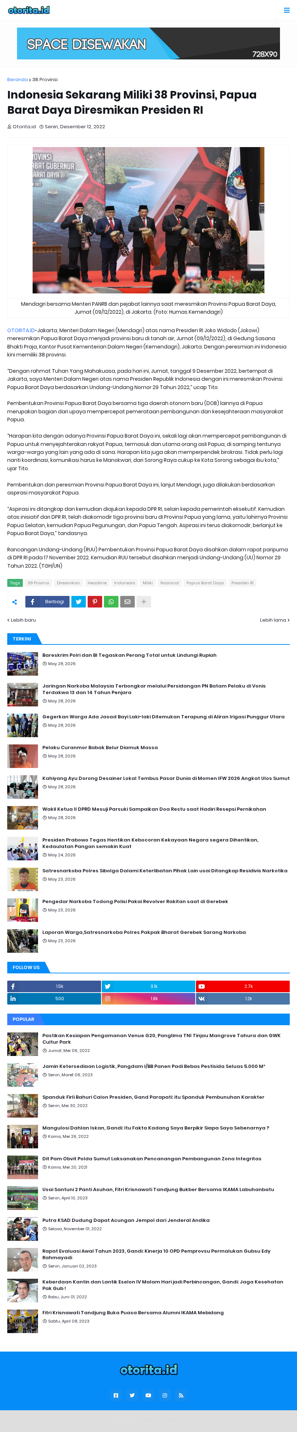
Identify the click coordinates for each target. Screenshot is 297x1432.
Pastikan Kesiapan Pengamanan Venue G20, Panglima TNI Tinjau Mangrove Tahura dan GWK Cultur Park (161, 1038)
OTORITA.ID (21, 330)
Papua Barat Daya (205, 583)
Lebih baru (23, 620)
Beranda (17, 79)
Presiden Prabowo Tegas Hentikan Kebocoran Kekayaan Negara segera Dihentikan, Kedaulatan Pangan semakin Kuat (150, 843)
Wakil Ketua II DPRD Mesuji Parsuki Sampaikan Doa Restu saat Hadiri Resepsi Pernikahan (154, 809)
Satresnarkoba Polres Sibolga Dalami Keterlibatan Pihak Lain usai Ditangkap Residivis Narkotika (165, 871)
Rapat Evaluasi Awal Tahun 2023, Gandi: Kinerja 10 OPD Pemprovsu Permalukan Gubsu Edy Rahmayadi (156, 1254)
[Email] (127, 602)
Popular (23, 1019)
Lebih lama (273, 620)
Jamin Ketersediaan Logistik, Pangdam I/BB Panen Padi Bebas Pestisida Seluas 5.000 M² (153, 1066)
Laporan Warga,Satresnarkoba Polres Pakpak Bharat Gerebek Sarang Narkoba (144, 932)
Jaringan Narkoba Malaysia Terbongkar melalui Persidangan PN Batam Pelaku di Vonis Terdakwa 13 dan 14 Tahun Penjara (154, 689)
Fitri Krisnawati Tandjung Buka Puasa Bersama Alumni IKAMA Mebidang (133, 1313)
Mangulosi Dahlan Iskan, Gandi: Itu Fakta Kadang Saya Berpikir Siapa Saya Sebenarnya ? (155, 1128)
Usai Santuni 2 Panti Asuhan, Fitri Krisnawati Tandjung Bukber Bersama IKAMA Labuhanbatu (158, 1189)
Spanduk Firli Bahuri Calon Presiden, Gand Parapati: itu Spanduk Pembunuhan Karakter (153, 1097)
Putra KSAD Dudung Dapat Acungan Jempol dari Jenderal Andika (126, 1220)
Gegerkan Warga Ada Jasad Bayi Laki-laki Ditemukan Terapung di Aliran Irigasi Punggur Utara (163, 717)
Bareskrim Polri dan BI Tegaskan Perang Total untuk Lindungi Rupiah (129, 655)
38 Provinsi (45, 79)
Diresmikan (68, 583)
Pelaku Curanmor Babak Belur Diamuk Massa (100, 747)
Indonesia (124, 583)
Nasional (169, 583)
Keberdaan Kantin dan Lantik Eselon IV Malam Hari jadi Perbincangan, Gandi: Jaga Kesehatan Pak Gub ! (162, 1285)
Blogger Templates (162, 1419)
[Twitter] (78, 602)
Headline (97, 583)
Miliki (148, 583)
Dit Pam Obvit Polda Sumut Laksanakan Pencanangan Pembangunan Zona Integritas (152, 1159)
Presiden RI (242, 583)
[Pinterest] (95, 602)
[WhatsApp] (111, 602)
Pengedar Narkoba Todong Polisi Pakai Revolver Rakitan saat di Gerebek (135, 901)
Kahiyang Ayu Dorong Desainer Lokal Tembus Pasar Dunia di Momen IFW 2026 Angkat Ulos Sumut (166, 778)
